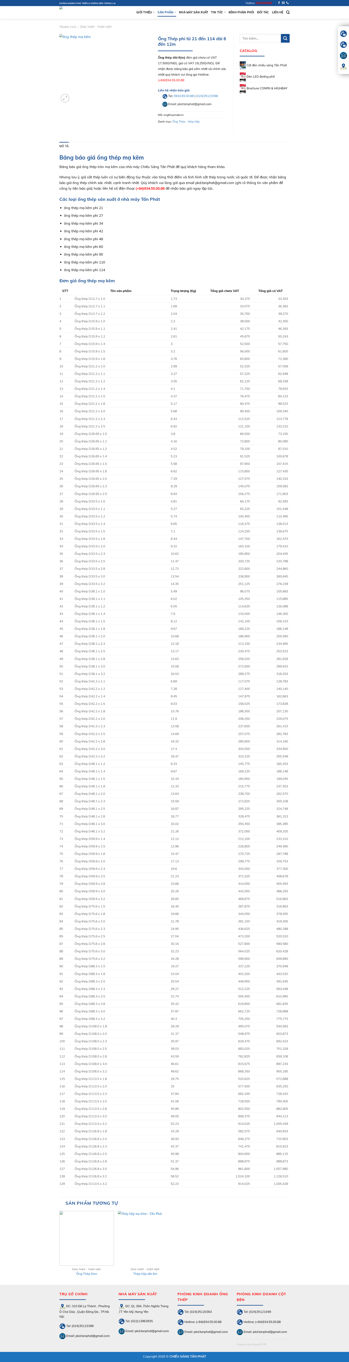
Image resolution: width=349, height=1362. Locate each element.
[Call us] (287, 2)
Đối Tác (263, 12)
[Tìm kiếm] (288, 12)
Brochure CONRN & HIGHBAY (266, 88)
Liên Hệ (277, 12)
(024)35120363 (200, 1312)
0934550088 (263, 3)
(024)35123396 (207, 96)
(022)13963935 (141, 1321)
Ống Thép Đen (86, 1274)
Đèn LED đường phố (260, 76)
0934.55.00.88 (184, 96)
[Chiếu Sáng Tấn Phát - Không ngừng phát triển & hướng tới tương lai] (79, 12)
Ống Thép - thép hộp (96, 27)
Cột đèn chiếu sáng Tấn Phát (266, 65)
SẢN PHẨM (165, 12)
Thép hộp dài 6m (145, 1274)
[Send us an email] (283, 2)
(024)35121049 (260, 1312)
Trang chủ (67, 27)
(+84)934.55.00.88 (171, 80)
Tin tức (217, 12)
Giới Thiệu (144, 12)
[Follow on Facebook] (279, 2)
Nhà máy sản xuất (193, 12)
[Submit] (285, 38)
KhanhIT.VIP (259, 1344)
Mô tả (64, 146)
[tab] (64, 146)
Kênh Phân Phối (241, 12)
